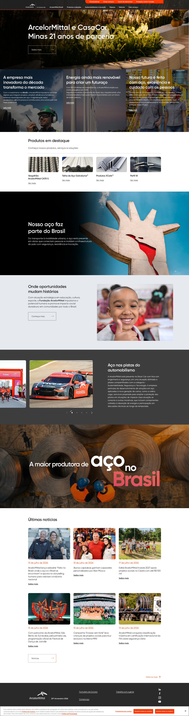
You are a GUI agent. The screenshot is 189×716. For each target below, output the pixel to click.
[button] (130, 60)
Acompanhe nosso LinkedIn (160, 689)
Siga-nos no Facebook (159, 693)
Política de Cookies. (29, 711)
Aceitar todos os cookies (164, 711)
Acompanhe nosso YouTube (159, 702)
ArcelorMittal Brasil (56, 7)
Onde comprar (108, 2)
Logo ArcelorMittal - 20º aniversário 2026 (48, 695)
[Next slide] (160, 60)
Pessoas (112, 7)
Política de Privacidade (69, 714)
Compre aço (84, 699)
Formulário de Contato (88, 692)
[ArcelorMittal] (34, 5)
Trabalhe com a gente (125, 692)
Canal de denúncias (125, 2)
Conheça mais (38, 316)
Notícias (122, 7)
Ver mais (32, 183)
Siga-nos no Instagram (159, 697)
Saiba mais (33, 584)
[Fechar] (185, 711)
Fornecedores (94, 2)
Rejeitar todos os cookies (143, 711)
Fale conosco (133, 7)
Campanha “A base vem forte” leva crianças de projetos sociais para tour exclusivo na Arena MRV (92, 635)
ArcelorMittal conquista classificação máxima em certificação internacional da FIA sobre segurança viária (139, 635)
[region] (94, 711)
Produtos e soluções (74, 7)
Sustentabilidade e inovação (95, 7)
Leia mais (7, 107)
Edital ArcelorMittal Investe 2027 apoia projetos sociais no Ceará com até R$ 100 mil (140, 570)
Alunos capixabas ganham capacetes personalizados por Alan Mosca (92, 569)
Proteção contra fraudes (145, 2)
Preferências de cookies (123, 711)
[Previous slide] (125, 60)
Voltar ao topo (152, 677)
